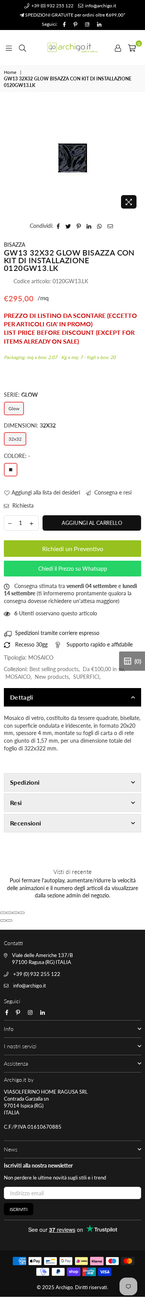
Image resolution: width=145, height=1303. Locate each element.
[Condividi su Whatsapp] (99, 226)
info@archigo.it (100, 5)
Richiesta (22, 505)
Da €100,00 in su (103, 669)
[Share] (9, 913)
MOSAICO (18, 676)
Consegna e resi (112, 492)
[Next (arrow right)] (9, 920)
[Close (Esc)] (3, 913)
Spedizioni (24, 782)
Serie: (21, 394)
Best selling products (53, 669)
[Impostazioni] (118, 47)
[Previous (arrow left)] (3, 920)
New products (52, 676)
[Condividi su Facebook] (58, 226)
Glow (14, 408)
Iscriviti (18, 1209)
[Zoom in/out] (22, 913)
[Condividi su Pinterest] (79, 226)
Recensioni (25, 823)
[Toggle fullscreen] (15, 913)
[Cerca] (22, 47)
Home (10, 72)
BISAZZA (14, 244)
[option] (72, 158)
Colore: (17, 456)
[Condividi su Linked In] (89, 226)
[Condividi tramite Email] (110, 226)
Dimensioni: (30, 425)
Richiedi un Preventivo (72, 548)
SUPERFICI (86, 676)
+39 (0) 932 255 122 (51, 5)
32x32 (15, 439)
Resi (16, 802)
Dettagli (21, 697)
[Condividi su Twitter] (68, 226)
